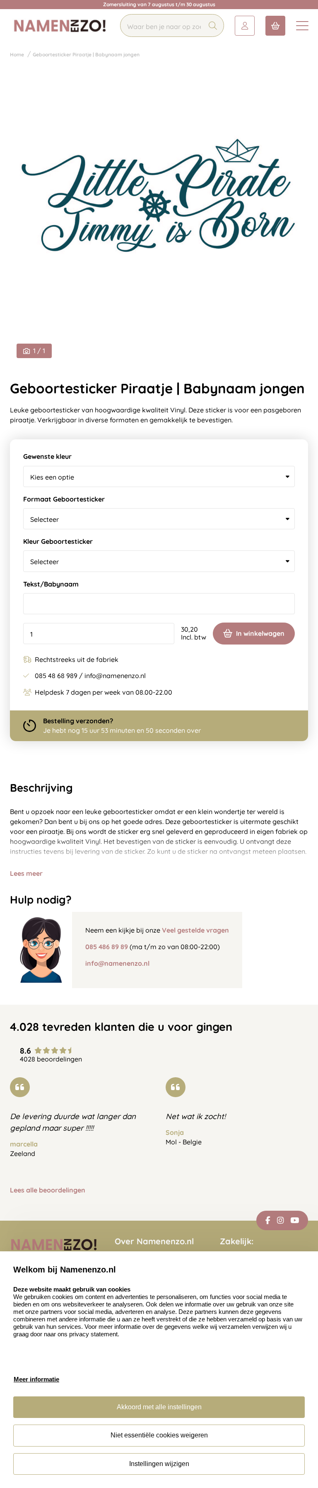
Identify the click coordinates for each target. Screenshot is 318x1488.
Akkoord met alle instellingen (159, 1406)
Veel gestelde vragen (195, 930)
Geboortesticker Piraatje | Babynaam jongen (86, 54)
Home (17, 54)
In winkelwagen (260, 633)
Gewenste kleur (47, 456)
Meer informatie (36, 1379)
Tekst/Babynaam (51, 584)
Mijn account (245, 26)
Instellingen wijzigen (159, 1463)
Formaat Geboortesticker (64, 499)
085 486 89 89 (106, 947)
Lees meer (26, 873)
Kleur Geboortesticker (58, 541)
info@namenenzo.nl (117, 963)
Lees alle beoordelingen (47, 1190)
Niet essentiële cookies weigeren (159, 1435)
